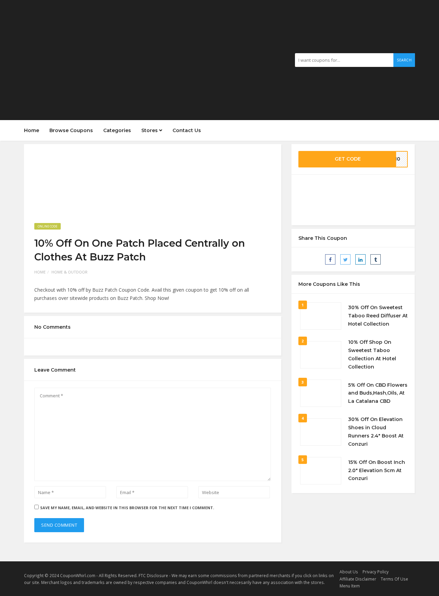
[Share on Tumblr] (375, 259)
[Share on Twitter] (345, 259)
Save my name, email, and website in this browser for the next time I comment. (127, 507)
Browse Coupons (71, 130)
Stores (150, 130)
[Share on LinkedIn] (360, 259)
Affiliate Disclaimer (358, 579)
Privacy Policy (376, 571)
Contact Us (187, 130)
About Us (349, 571)
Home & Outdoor (69, 271)
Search (404, 60)
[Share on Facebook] (330, 259)
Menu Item (350, 585)
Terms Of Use (394, 579)
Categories (117, 130)
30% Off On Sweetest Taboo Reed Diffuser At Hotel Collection (378, 315)
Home (31, 130)
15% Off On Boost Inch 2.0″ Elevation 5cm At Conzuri (376, 470)
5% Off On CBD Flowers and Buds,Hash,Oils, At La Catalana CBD (377, 393)
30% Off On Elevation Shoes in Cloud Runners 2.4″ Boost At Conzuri (376, 431)
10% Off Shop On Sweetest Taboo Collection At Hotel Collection (372, 354)
